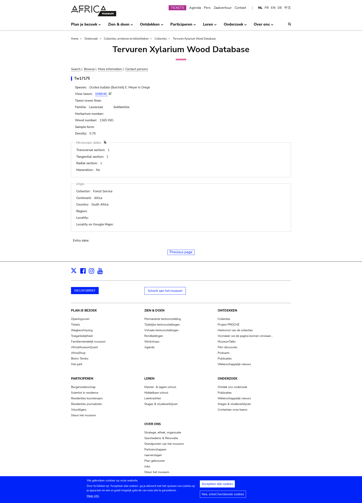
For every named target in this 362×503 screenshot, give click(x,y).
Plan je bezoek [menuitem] (84, 26)
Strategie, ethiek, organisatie (162, 432)
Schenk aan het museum (165, 291)
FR (267, 7)
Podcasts (224, 353)
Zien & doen (154, 310)
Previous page (181, 252)
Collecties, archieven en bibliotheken (126, 39)
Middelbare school (156, 393)
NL (260, 7)
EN (273, 7)
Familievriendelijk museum (88, 342)
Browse (89, 69)
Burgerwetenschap (83, 387)
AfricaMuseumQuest (84, 347)
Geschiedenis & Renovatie (161, 438)
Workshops (151, 342)
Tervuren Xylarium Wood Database (194, 39)
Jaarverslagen (153, 455)
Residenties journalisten (86, 404)
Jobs (147, 466)
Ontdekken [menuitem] (150, 26)
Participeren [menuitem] (181, 26)
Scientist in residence (84, 393)
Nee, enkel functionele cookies (223, 494)
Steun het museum (83, 415)
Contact (240, 7)
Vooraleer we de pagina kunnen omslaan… (245, 336)
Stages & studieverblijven (161, 404)
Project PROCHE (228, 325)
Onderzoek (91, 39)
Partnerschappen (155, 449)
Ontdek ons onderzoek (232, 387)
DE (280, 7)
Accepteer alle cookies (217, 484)
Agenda (195, 7)
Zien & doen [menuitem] (118, 26)
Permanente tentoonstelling (162, 319)
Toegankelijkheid (82, 336)
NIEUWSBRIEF (85, 290)
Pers (207, 7)
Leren (149, 378)
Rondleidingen (153, 336)
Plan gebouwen (154, 461)
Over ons (152, 424)
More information (110, 69)
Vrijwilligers (79, 410)
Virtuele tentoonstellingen (161, 330)
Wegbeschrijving (82, 330)
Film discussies (227, 347)
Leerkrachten (152, 398)
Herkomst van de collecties (235, 330)
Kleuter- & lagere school (160, 387)
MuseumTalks (227, 342)
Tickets (75, 325)
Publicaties (225, 359)
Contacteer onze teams (232, 410)
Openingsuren (80, 319)
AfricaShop (78, 353)
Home (74, 39)
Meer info (93, 496)
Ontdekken (227, 310)
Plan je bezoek (84, 310)
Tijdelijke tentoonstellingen (162, 325)
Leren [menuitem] (208, 26)
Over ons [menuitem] (262, 26)
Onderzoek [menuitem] (233, 26)
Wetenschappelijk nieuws (234, 364)
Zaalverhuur (223, 7)
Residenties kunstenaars (87, 398)
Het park (76, 364)
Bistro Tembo (79, 359)
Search (76, 69)
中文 (287, 7)
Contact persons (136, 69)
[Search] (289, 24)
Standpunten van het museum (164, 444)
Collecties (161, 39)
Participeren (82, 378)
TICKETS (177, 7)
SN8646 (101, 94)
